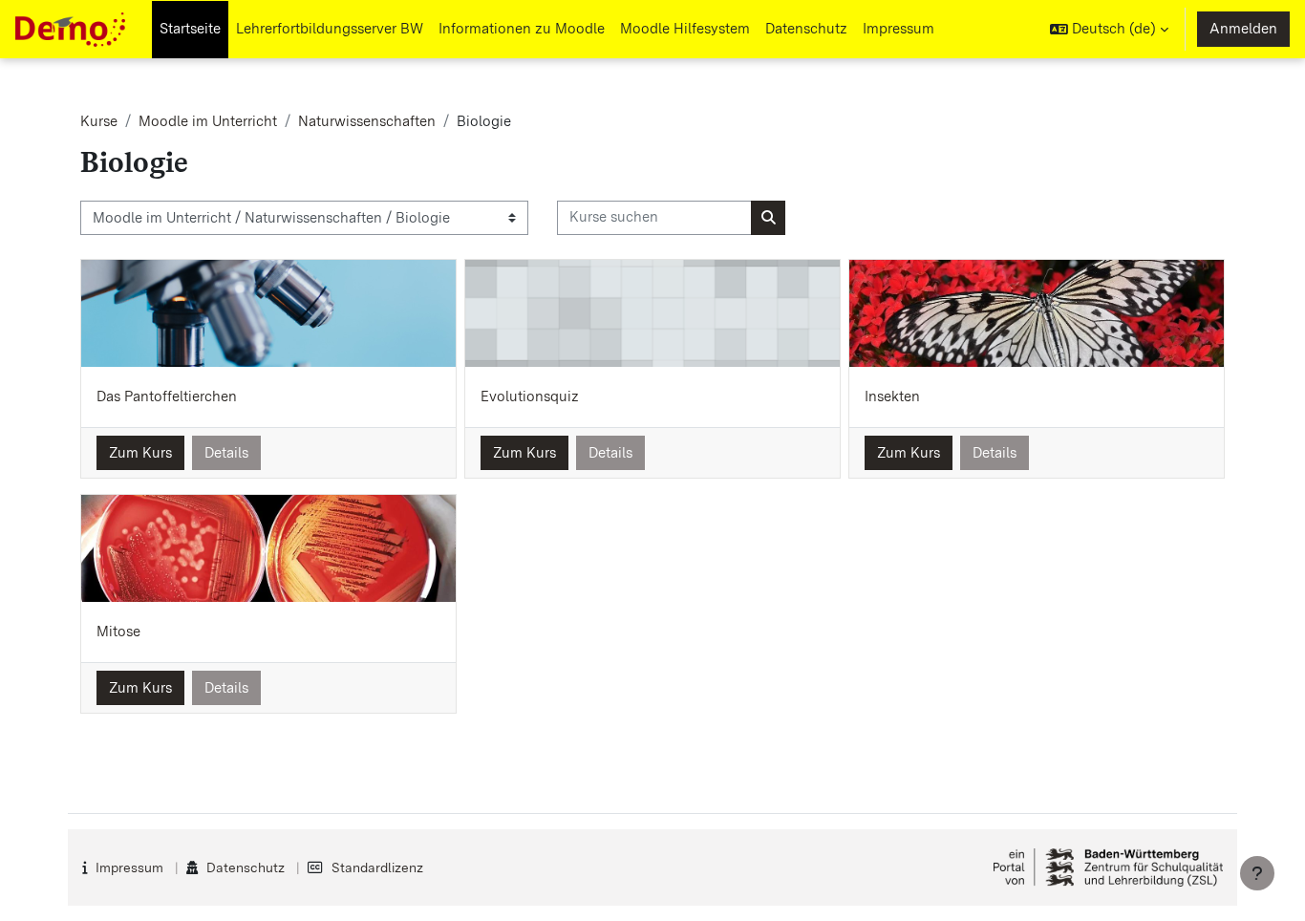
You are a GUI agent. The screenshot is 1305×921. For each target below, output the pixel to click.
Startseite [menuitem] (190, 28)
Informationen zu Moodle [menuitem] (522, 28)
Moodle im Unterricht (208, 121)
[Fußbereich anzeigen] (1257, 873)
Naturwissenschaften (367, 121)
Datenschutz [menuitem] (806, 28)
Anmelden (1243, 28)
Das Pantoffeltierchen (166, 396)
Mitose (118, 631)
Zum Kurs (140, 452)
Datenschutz (245, 867)
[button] (1109, 29)
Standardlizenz (377, 867)
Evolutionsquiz (530, 396)
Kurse (99, 121)
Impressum (129, 867)
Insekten (892, 396)
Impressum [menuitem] (898, 28)
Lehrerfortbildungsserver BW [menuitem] (329, 28)
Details (226, 452)
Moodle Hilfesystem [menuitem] (685, 28)
